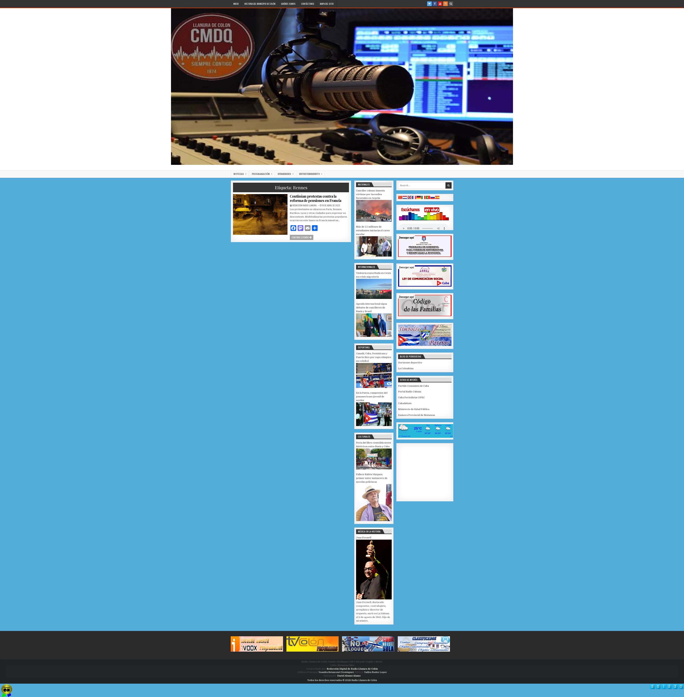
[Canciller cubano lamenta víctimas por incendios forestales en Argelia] (374, 221)
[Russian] (433, 197)
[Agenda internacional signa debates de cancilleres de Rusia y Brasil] (374, 336)
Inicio (236, 4)
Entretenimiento (309, 174)
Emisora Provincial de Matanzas (416, 415)
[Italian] (423, 197)
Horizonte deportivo (410, 362)
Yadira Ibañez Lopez (375, 672)
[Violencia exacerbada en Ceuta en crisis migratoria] (374, 298)
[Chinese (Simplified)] (400, 197)
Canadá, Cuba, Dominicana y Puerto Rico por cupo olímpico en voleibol (373, 357)
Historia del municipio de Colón (259, 4)
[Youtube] (440, 3)
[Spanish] (437, 197)
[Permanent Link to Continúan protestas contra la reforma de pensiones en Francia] (260, 214)
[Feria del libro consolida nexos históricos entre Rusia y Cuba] (374, 468)
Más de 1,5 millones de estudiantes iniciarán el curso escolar (373, 230)
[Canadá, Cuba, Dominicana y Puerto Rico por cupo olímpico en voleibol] (374, 387)
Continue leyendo (302, 237)
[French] (414, 197)
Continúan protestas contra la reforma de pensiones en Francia (315, 198)
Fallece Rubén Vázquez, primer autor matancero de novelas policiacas (371, 478)
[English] (409, 197)
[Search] (451, 3)
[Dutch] (405, 197)
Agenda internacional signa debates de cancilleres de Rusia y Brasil (371, 307)
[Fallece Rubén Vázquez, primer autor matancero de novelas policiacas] (374, 520)
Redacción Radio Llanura (304, 205)
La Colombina (405, 368)
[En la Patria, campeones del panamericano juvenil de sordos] (374, 425)
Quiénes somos (288, 4)
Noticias (239, 174)
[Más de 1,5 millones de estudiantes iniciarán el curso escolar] (374, 255)
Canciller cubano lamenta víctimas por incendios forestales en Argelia (370, 194)
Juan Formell (363, 537)
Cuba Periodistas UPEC (411, 397)
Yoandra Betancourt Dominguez (336, 672)
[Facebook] (434, 3)
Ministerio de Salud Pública (413, 409)
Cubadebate (405, 403)
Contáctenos (307, 4)
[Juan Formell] (374, 598)
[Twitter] (429, 3)
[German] (419, 197)
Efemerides (284, 174)
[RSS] (445, 3)
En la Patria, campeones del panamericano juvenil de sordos (371, 396)
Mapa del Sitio (327, 4)
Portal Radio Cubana (409, 391)
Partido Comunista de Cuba (413, 386)
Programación (261, 174)
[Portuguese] (428, 197)
